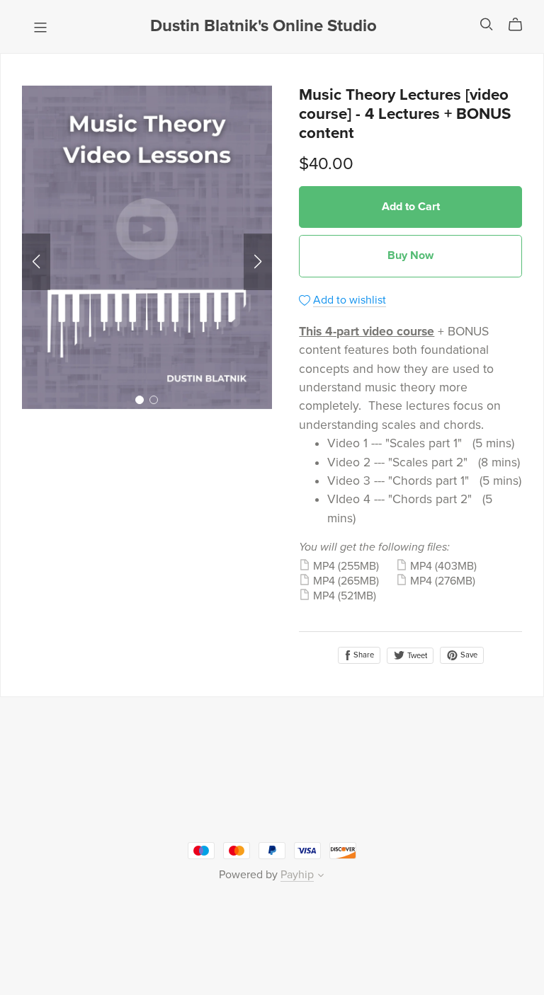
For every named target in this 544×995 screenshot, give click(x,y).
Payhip (297, 875)
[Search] (486, 24)
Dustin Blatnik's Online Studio (263, 26)
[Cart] (521, 25)
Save (467, 655)
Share (362, 655)
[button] (36, 262)
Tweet (416, 655)
